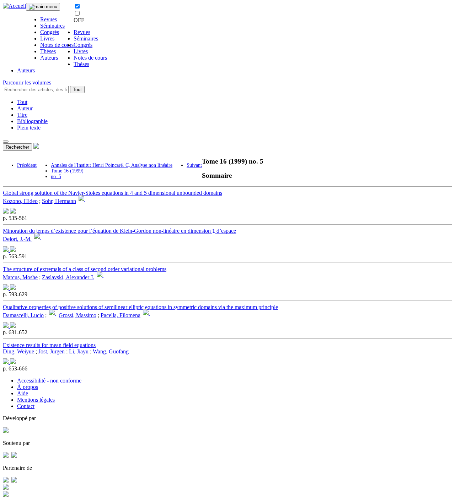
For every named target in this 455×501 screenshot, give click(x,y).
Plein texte (29, 128)
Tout (77, 89)
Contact (25, 406)
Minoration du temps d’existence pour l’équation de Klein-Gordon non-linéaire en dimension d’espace (119, 231)
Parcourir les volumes (27, 82)
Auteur (25, 108)
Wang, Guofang (111, 351)
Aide (22, 393)
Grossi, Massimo (77, 315)
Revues (48, 19)
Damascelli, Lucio (23, 315)
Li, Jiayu (79, 351)
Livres (47, 38)
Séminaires (52, 26)
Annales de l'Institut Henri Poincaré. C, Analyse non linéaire (111, 165)
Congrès (49, 32)
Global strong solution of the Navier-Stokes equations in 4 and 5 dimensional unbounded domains (112, 193)
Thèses (48, 51)
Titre (22, 115)
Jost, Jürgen (51, 351)
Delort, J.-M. (17, 239)
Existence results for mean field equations (49, 345)
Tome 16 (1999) (67, 171)
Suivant (194, 165)
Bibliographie (32, 121)
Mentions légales (36, 400)
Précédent (27, 165)
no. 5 (56, 176)
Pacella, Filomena (120, 315)
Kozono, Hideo (20, 201)
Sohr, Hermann (59, 201)
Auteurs (49, 58)
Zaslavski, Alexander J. (68, 277)
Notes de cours (57, 45)
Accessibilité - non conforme (49, 381)
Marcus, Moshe (20, 277)
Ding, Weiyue (18, 351)
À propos (27, 387)
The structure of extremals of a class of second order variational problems (84, 269)
